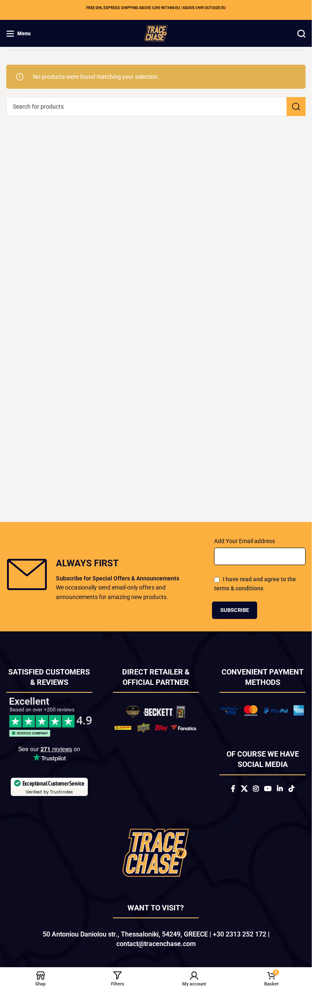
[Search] (301, 33)
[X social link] (244, 789)
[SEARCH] (296, 106)
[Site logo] (156, 32)
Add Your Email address (244, 541)
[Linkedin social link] (280, 789)
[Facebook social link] (233, 789)
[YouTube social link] (267, 789)
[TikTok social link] (291, 789)
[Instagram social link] (255, 789)
